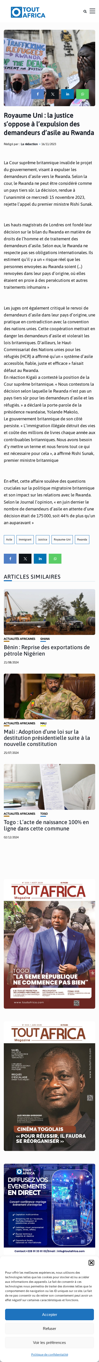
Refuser (49, 1328)
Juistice (42, 539)
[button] (91, 1262)
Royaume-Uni (62, 539)
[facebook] (37, 94)
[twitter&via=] (52, 94)
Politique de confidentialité (49, 1354)
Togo (44, 813)
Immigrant (25, 539)
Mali (43, 723)
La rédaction (29, 144)
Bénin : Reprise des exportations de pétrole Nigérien (47, 650)
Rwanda (82, 539)
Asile (9, 539)
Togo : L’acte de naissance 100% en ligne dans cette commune (46, 825)
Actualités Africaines (19, 638)
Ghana (45, 638)
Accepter (49, 1314)
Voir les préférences (49, 1342)
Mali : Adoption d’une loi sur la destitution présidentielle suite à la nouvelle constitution (47, 737)
